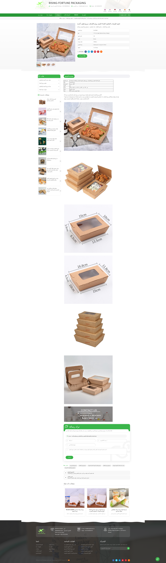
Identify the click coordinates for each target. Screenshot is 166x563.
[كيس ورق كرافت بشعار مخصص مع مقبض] (42, 101)
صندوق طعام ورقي (73, 465)
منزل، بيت (40, 15)
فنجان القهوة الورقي (68, 551)
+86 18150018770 (98, 6)
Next (132, 502)
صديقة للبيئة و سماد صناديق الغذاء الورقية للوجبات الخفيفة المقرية (75, 510)
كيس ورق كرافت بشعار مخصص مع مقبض (51, 100)
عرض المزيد (73, 515)
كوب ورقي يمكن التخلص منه (70, 544)
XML (61, 560)
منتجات (58, 15)
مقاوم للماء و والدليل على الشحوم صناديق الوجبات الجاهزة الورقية (53, 190)
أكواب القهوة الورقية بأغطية (86, 546)
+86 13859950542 (66, 6)
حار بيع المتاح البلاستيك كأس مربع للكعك (52, 159)
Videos (76, 15)
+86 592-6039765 (59, 528)
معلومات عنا (49, 15)
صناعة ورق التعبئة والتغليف (45, 86)
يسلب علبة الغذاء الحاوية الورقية (118, 465)
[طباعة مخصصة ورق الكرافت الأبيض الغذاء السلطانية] (42, 131)
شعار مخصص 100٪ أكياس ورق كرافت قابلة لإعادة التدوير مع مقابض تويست (53, 170)
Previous (61, 502)
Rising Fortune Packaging (67, 3)
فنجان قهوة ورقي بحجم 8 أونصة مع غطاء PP (53, 110)
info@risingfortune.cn (83, 6)
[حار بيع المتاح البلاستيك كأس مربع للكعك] (42, 161)
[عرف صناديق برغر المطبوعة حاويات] (119, 498)
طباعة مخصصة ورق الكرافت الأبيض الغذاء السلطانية (52, 129)
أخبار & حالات (67, 15)
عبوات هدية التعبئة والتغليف (45, 80)
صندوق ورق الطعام (82, 465)
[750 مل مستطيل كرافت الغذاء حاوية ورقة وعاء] (42, 121)
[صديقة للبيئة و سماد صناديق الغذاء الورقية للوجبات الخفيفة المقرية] (74, 498)
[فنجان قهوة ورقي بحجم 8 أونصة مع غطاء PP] (42, 111)
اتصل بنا (84, 15)
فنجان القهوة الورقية (68, 546)
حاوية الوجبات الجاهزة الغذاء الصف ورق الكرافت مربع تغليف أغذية (84, 436)
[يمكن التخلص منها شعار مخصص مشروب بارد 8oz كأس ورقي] (42, 151)
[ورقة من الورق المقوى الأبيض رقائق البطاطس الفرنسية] (42, 181)
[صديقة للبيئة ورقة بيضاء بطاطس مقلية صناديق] (97, 498)
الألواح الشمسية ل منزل (86, 553)
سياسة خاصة (52, 544)
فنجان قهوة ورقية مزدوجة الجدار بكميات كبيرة (52, 139)
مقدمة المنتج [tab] (69, 76)
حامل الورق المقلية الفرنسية (87, 551)
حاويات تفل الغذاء (43, 89)
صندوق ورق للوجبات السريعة (70, 467)
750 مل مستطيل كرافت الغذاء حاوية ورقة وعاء (53, 119)
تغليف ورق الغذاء (69, 18)
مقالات (50, 551)
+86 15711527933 (64, 534)
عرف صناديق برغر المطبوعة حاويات (119, 509)
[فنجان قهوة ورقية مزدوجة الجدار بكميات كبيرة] (42, 141)
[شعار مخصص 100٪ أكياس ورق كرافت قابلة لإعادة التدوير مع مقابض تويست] (42, 171)
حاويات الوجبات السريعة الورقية (87, 544)
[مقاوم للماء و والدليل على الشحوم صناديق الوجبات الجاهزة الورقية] (42, 191)
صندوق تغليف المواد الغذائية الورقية (94, 465)
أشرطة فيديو (38, 553)
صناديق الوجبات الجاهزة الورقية (70, 553)
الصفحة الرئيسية (39, 544)
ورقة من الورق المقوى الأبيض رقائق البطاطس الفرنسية (52, 179)
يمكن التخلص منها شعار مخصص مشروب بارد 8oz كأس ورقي (53, 149)
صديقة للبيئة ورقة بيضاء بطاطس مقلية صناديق (97, 510)
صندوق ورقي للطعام (106, 465)
